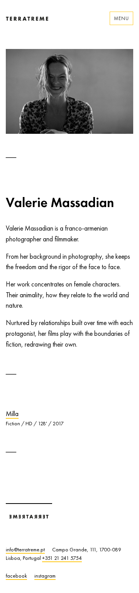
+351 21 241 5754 (62, 557)
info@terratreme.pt (25, 549)
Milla (12, 413)
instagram (45, 575)
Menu (121, 18)
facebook (16, 575)
